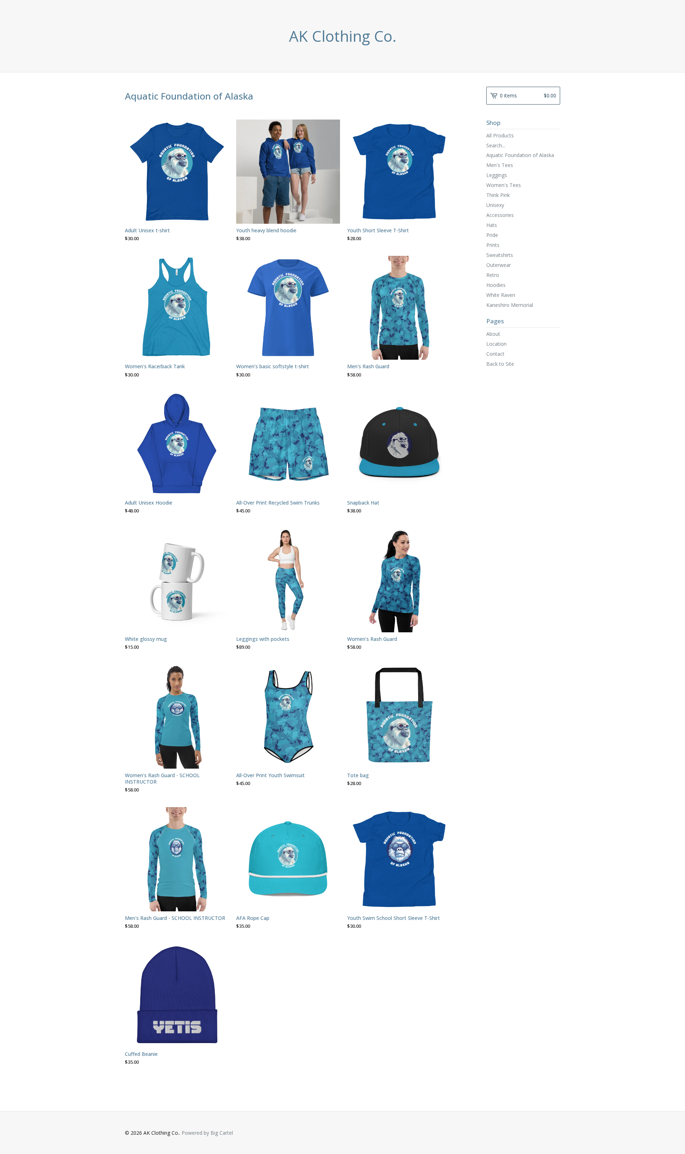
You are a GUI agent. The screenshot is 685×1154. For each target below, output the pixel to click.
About (493, 333)
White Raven (500, 295)
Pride (492, 235)
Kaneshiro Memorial (509, 305)
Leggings (496, 175)
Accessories (500, 215)
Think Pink (498, 195)
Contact (495, 353)
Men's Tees (499, 165)
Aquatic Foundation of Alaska (520, 155)
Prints (492, 245)
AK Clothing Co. (342, 36)
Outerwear (498, 265)
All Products (500, 135)
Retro (492, 275)
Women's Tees (503, 185)
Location (496, 343)
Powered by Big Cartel (207, 1132)
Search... (495, 145)
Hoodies (496, 285)
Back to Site (500, 363)
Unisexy (495, 205)
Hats (491, 225)
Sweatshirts (499, 255)
